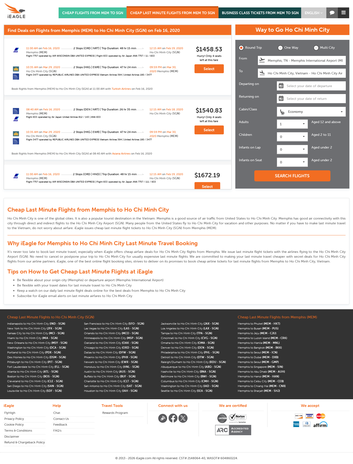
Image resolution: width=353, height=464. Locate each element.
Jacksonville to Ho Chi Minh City (190, 323)
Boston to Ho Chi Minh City (33, 376)
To (241, 71)
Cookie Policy (14, 424)
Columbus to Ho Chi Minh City (189, 381)
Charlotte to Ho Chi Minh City (111, 381)
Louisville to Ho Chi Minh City (34, 391)
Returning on (249, 96)
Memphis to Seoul (257, 352)
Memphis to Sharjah (259, 391)
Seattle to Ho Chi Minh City (186, 391)
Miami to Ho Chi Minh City (32, 338)
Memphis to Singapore (260, 367)
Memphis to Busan (258, 328)
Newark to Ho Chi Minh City (111, 362)
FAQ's (57, 430)
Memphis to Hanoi (258, 376)
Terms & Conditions (18, 430)
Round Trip (253, 47)
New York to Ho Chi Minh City (34, 328)
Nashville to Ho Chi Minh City (188, 371)
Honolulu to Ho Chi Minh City (111, 367)
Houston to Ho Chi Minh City (110, 391)
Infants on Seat (250, 160)
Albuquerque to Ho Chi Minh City (191, 367)
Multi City (327, 47)
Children (245, 134)
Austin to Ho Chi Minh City (109, 371)
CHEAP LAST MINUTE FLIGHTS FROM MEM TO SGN (172, 13)
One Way (291, 47)
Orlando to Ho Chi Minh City (111, 333)
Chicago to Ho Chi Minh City (111, 347)
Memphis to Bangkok (260, 347)
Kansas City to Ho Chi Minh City (35, 333)
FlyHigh (9, 413)
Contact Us (61, 419)
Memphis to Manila (259, 343)
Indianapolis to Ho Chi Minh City (36, 323)
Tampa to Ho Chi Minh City (186, 333)
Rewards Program (115, 413)
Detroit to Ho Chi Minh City (187, 357)
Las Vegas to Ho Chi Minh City (111, 328)
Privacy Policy (14, 419)
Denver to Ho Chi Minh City (187, 347)
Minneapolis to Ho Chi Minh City (113, 338)
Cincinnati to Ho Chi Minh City (189, 338)
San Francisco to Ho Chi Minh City (114, 323)
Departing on (249, 84)
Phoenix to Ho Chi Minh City (110, 357)
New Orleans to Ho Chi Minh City (37, 343)
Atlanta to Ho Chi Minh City (32, 371)
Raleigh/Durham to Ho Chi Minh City (193, 362)
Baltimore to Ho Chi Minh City (188, 376)
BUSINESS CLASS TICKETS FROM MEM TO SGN (260, 13)
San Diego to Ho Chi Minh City (35, 386)
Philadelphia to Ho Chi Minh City (190, 352)
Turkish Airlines (121, 88)
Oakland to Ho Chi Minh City (111, 343)
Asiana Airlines (121, 153)
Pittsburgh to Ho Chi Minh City (34, 362)
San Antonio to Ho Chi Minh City (113, 386)
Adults (244, 122)
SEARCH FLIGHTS (292, 175)
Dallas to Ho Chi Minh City (109, 352)
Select (209, 68)
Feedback (60, 424)
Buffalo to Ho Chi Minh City (109, 376)
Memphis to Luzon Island (262, 338)
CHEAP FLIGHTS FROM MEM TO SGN (92, 13)
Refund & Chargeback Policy (24, 442)
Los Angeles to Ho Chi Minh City (190, 328)
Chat (56, 413)
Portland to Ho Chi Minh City (34, 352)
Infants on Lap (250, 147)
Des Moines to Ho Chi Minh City (36, 357)
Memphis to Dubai (258, 357)
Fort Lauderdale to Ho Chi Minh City (38, 367)
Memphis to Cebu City (261, 381)
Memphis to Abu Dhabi (261, 371)
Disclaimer (11, 436)
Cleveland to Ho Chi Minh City (35, 381)
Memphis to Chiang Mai (262, 386)
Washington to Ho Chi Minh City (36, 347)
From (243, 58)
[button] (313, 12)
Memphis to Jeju (257, 333)
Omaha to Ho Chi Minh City (187, 343)
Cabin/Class (248, 109)
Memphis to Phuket (259, 323)
